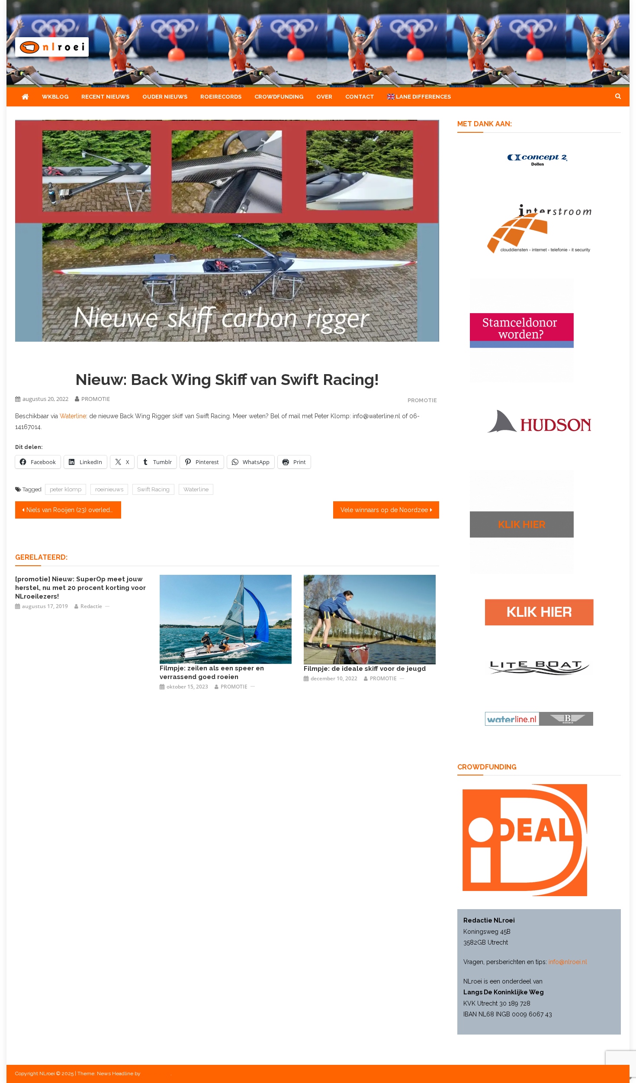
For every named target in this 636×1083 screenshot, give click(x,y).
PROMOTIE (95, 399)
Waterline (73, 416)
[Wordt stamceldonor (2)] (522, 329)
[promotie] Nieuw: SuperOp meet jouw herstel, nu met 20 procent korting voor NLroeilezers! (80, 587)
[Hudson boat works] (539, 419)
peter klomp (65, 489)
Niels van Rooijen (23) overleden (71, 509)
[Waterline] (370, 618)
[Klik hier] (522, 521)
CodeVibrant (156, 1073)
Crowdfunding (278, 96)
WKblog (55, 96)
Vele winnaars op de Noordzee (384, 509)
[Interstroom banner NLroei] (539, 228)
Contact (359, 96)
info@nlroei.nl (568, 961)
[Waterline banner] (539, 718)
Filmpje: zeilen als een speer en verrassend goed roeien (212, 672)
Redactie (91, 606)
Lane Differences (423, 96)
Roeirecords (220, 96)
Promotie (422, 400)
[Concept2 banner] (539, 159)
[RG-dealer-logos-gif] (539, 611)
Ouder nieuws (164, 96)
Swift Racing (153, 489)
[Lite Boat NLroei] (539, 667)
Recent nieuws (105, 96)
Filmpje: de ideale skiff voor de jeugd (365, 669)
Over (324, 96)
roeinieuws (109, 489)
